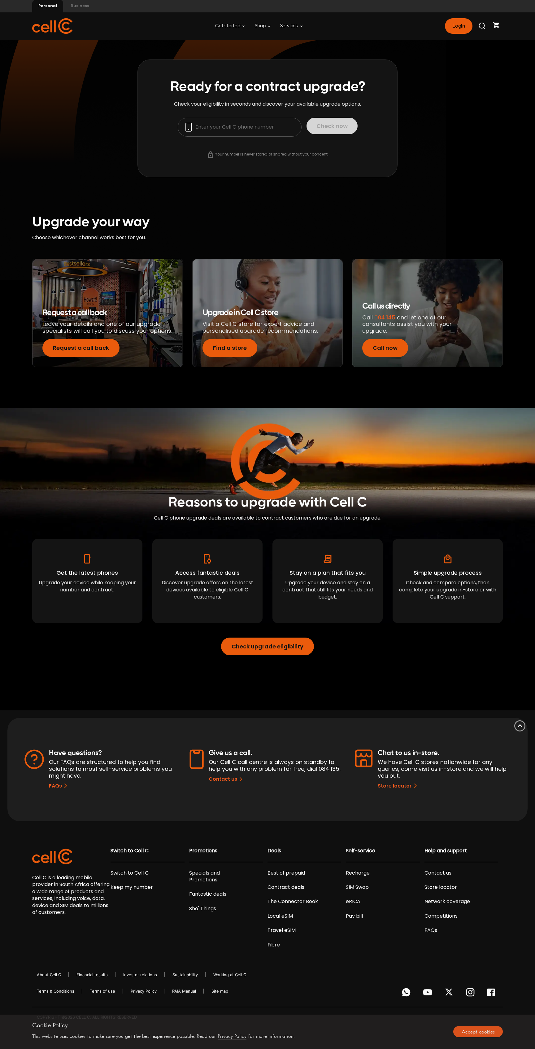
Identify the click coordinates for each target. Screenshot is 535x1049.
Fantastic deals (207, 894)
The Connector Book (293, 901)
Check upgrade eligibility (267, 646)
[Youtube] (428, 994)
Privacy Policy (144, 991)
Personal (47, 5)
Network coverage (447, 901)
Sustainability (185, 974)
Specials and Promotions (204, 876)
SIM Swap (357, 887)
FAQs (55, 785)
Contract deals (286, 887)
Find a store (230, 348)
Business (80, 5)
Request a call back (81, 348)
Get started (228, 26)
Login (458, 26)
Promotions (203, 850)
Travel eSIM (282, 930)
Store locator (395, 785)
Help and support (445, 850)
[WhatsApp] (407, 994)
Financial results (92, 974)
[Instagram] (471, 994)
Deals (274, 850)
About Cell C (49, 974)
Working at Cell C (229, 974)
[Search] (482, 26)
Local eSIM (280, 916)
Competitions (441, 916)
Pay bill (354, 916)
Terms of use (102, 991)
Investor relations (140, 974)
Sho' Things (202, 908)
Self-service (360, 850)
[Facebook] (492, 994)
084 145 (384, 317)
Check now (332, 126)
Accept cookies (478, 1032)
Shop (261, 26)
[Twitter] (450, 994)
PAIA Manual (184, 991)
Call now (385, 348)
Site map (219, 991)
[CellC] (52, 25)
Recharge (358, 873)
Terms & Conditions (55, 991)
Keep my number (132, 887)
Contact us (223, 779)
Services (289, 26)
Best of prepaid (286, 873)
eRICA (353, 901)
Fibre (274, 944)
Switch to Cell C (130, 850)
